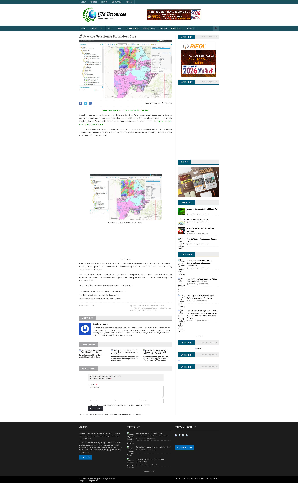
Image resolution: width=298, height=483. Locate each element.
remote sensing (151, 310)
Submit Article (116, 2)
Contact (104, 2)
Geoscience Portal (163, 308)
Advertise (93, 2)
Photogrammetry (132, 28)
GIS (102, 28)
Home (83, 28)
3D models (142, 306)
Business (93, 28)
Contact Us (215, 479)
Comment (92, 384)
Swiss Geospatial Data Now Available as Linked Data (90, 356)
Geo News (185, 479)
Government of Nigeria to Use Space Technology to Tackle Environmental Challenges (155, 359)
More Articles (198, 336)
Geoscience (150, 308)
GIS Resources (100, 324)
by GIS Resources (153, 103)
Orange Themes (93, 481)
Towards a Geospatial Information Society (153, 447)
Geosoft (133, 310)
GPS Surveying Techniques (198, 219)
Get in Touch (85, 457)
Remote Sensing (149, 28)
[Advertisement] (126, 155)
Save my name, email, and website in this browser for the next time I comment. (120, 405)
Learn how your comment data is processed (125, 415)
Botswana (151, 306)
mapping (141, 310)
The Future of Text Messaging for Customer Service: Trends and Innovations (200, 262)
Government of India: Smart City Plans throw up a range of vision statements (124, 359)
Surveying (163, 28)
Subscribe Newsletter (184, 447)
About (83, 2)
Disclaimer (194, 479)
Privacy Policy (205, 479)
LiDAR (119, 28)
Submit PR (129, 2)
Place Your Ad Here (208, 36)
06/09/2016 (167, 103)
